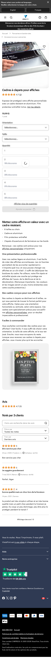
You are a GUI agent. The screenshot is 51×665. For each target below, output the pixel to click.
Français (38, 10)
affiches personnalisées (12, 248)
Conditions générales (10, 638)
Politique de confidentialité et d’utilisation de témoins (22, 634)
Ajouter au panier (24, 209)
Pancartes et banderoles (21, 33)
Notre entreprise (9, 559)
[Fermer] (48, 2)
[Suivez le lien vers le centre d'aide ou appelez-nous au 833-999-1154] (40, 17)
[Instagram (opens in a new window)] (11, 598)
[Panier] (46, 17)
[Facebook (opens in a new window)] (3, 598)
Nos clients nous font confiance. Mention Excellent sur (23, 589)
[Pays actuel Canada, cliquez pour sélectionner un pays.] (45, 598)
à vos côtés (20, 542)
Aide (4, 551)
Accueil (5, 33)
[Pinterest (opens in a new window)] (15, 598)
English (13, 10)
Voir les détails (33, 107)
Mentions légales (26, 638)
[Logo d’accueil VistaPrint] (25, 17)
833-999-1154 (7, 630)
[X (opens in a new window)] (7, 598)
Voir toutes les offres (25, 29)
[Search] (45, 423)
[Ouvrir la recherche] (11, 17)
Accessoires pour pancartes (15, 37)
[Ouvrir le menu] (5, 17)
